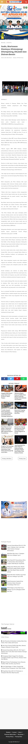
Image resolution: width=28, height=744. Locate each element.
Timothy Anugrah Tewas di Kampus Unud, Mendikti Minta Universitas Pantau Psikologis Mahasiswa (6, 413)
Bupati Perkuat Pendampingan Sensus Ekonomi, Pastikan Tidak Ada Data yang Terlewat (13, 662)
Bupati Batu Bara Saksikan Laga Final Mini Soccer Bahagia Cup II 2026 (16, 575)
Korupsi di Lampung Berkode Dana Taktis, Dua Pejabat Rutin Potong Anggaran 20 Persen (20, 430)
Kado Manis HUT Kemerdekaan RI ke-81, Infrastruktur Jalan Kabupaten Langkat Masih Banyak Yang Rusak (16, 561)
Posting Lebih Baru (6, 458)
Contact (14, 732)
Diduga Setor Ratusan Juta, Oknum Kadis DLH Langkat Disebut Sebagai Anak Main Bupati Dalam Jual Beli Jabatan (16, 569)
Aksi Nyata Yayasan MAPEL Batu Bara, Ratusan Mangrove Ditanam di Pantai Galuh (13, 646)
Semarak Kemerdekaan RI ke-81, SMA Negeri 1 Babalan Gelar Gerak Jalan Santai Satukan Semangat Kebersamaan (16, 548)
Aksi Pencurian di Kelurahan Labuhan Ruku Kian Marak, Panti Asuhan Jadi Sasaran (14, 641)
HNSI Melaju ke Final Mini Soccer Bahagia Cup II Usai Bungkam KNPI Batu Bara (16, 589)
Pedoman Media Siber (10, 734)
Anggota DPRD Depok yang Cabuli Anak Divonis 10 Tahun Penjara (6, 396)
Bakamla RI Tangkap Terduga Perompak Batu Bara (20, 412)
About (20, 732)
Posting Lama (22, 458)
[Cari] (26, 2)
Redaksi (8, 732)
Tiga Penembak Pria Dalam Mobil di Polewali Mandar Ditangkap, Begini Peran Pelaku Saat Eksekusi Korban (20, 449)
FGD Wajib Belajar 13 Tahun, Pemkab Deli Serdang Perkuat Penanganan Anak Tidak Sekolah (13, 667)
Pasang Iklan (18, 736)
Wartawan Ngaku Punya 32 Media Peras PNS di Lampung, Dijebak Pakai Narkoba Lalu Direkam (20, 396)
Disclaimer (20, 734)
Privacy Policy (9, 736)
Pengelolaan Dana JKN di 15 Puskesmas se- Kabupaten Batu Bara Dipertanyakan (12, 671)
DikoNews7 (17, 741)
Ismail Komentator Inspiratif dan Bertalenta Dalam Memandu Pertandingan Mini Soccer (15, 582)
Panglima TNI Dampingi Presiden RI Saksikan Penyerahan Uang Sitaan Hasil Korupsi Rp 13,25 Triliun (7, 449)
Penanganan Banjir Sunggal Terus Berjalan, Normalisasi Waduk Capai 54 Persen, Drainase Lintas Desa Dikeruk (13, 657)
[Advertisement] (14, 69)
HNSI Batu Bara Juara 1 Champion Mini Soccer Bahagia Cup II (15, 554)
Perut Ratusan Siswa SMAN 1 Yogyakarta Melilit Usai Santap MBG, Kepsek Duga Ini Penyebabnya (6, 430)
